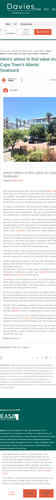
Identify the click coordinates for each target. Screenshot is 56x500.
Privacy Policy (21, 448)
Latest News (39, 51)
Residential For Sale (20, 430)
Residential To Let (38, 430)
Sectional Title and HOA (8, 439)
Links (48, 445)
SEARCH (45, 32)
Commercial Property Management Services (16, 442)
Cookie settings (11, 493)
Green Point (21, 275)
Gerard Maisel (45, 272)
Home (9, 430)
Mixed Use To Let (44, 433)
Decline (30, 493)
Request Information (7, 448)
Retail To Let (32, 433)
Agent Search (29, 445)
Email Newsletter (16, 436)
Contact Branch (5, 445)
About (52, 442)
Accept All (46, 493)
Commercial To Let (7, 433)
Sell (30, 430)
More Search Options (26, 32)
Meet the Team (18, 445)
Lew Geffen (20, 230)
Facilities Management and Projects (37, 436)
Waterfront (16, 311)
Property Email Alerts (41, 442)
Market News (17, 180)
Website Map (40, 445)
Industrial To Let (20, 433)
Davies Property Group (22, 51)
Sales (53, 436)
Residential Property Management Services (34, 439)
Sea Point (28, 318)
